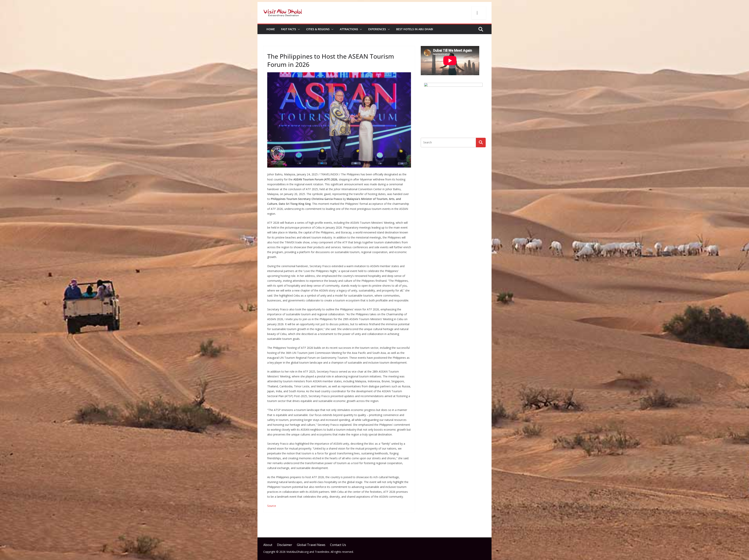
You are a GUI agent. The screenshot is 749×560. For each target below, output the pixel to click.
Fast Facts (288, 29)
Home (270, 29)
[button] (298, 29)
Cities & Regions (318, 29)
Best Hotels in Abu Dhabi (414, 29)
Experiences (377, 29)
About (267, 545)
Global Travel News (311, 545)
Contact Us (338, 545)
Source (271, 506)
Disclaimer (284, 545)
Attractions (349, 29)
